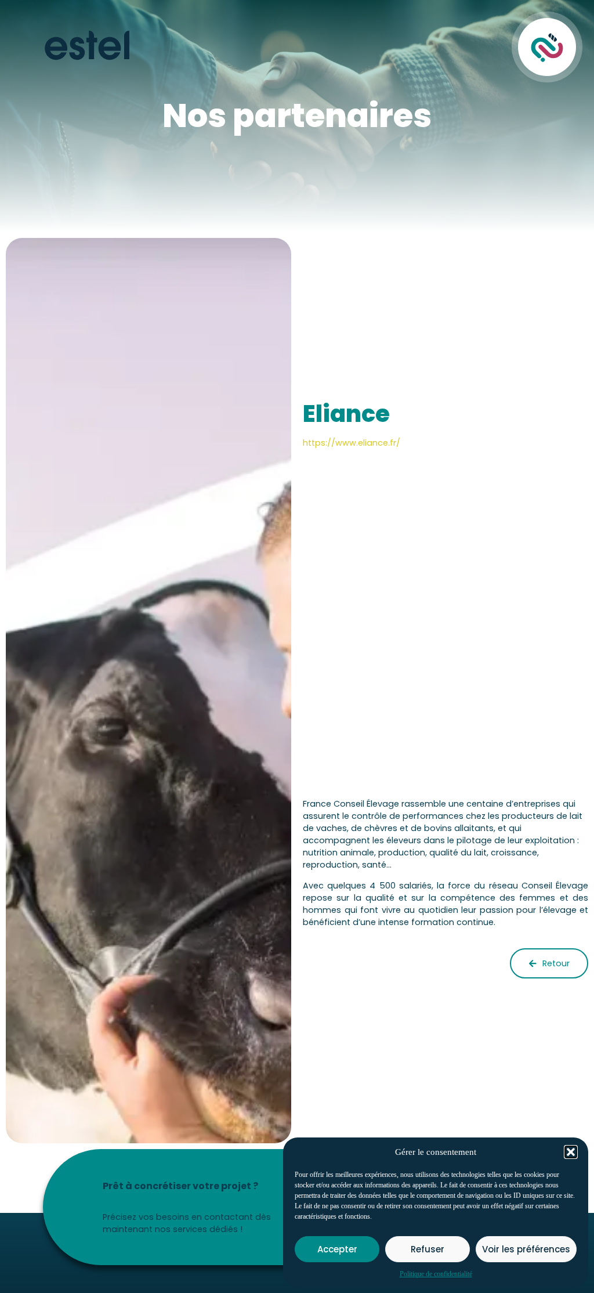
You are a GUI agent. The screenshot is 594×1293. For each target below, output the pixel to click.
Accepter (337, 1249)
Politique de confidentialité (436, 1274)
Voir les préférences (526, 1249)
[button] (571, 1152)
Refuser (427, 1249)
